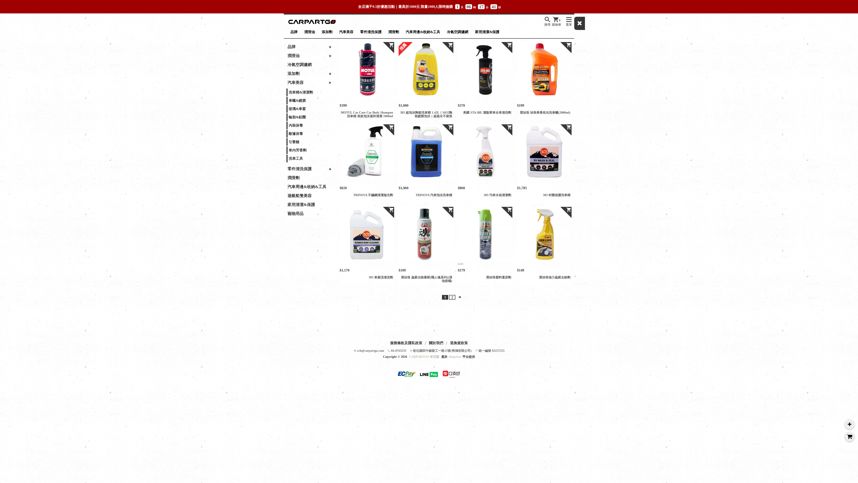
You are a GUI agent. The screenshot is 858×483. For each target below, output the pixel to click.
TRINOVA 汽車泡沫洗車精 (434, 195)
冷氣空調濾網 (457, 32)
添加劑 (327, 32)
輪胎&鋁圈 (297, 117)
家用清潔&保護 (487, 32)
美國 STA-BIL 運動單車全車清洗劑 (487, 112)
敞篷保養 (296, 134)
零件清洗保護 (371, 32)
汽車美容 (346, 32)
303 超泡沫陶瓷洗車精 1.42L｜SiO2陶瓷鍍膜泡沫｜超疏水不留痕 (426, 114)
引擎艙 (294, 142)
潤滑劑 (393, 32)
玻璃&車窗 (297, 109)
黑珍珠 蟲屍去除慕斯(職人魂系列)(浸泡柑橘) (426, 279)
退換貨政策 (459, 343)
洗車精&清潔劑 (301, 92)
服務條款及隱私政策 (406, 343)
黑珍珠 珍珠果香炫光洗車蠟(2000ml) (545, 112)
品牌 (294, 32)
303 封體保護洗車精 (556, 195)
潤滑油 (309, 32)
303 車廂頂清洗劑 (381, 277)
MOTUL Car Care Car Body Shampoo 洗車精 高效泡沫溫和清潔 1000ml (367, 114)
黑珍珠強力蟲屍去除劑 (554, 277)
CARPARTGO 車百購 (424, 356)
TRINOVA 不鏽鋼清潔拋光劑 (373, 195)
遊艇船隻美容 (300, 195)
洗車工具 (296, 158)
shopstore (455, 356)
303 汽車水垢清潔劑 (497, 195)
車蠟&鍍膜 (297, 100)
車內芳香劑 (298, 150)
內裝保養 (296, 125)
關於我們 (436, 343)
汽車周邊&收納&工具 (423, 32)
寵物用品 (296, 213)
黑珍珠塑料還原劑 (498, 277)
